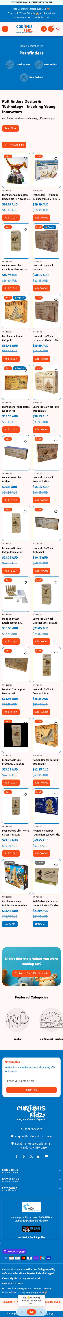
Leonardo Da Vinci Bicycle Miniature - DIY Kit (15, 268)
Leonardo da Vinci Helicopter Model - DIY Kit (45, 338)
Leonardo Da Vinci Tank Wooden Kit (46, 408)
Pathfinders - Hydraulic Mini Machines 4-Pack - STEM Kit (46, 197)
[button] (44, 29)
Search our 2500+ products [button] (33, 973)
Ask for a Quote (47, 13)
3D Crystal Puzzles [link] (51, 1039)
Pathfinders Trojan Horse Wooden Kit (16, 408)
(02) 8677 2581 (33, 1129)
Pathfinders (36, 46)
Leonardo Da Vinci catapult (43, 267)
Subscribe (31, 1089)
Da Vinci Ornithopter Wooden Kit (13, 691)
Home (23, 46)
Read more (11, 128)
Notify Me (10, 924)
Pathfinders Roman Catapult (12, 338)
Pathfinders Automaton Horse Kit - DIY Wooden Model (46, 903)
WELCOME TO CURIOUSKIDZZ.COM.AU (31, 2)
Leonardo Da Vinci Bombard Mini (43, 691)
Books (17, 1039)
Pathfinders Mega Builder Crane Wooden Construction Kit (14, 903)
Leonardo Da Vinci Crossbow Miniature (13, 762)
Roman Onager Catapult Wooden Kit (46, 762)
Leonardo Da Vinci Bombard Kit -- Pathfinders (43, 479)
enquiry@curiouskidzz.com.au (33, 1136)
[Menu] (5, 29)
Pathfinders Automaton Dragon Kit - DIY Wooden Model (15, 197)
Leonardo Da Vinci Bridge (12, 479)
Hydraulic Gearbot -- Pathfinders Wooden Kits (46, 832)
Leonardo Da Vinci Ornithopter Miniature (45, 620)
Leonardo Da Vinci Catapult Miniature (12, 550)
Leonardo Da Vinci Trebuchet (43, 550)
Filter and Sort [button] (16, 144)
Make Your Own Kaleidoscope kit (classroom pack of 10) (14, 621)
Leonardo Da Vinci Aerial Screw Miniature (16, 832)
